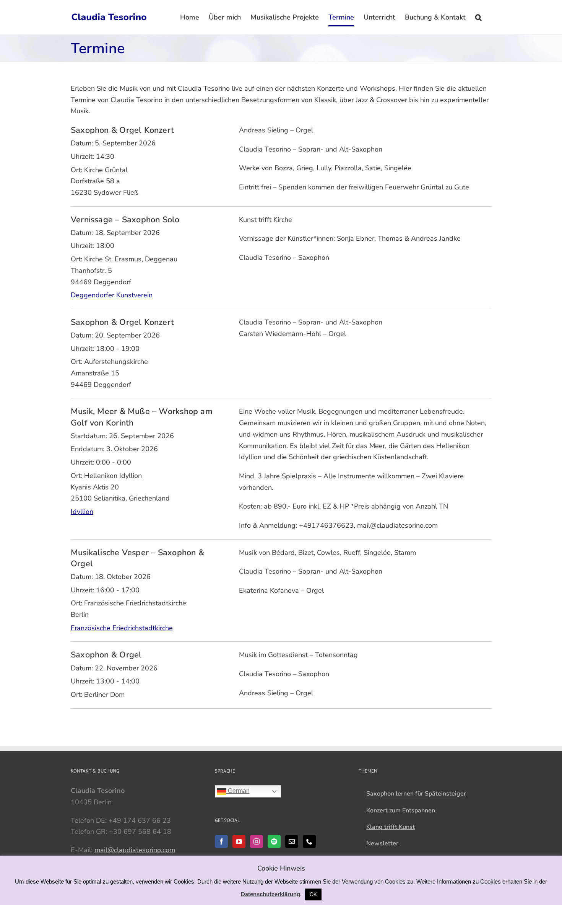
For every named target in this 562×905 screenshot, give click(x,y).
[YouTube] (238, 841)
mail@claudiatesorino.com (134, 849)
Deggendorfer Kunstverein (112, 295)
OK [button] (313, 894)
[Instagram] (256, 841)
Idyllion (82, 511)
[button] (478, 17)
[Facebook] (221, 841)
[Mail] (291, 841)
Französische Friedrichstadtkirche (122, 628)
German (238, 791)
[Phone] (309, 841)
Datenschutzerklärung (270, 894)
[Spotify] (274, 841)
